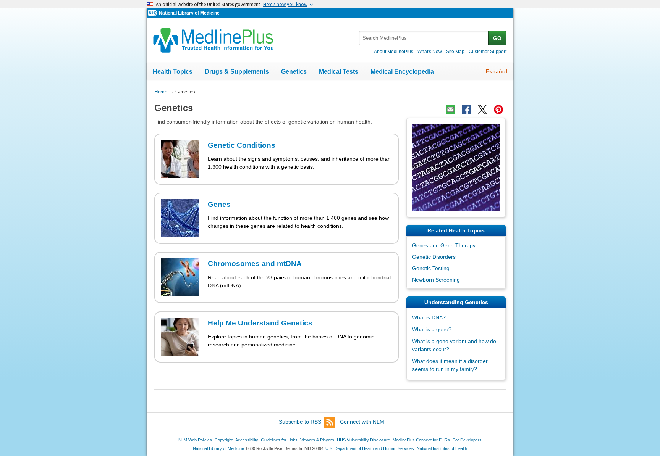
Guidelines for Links (279, 440)
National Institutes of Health (442, 448)
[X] (482, 109)
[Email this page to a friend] (450, 109)
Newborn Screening (436, 280)
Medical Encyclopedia (402, 71)
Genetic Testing (431, 268)
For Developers (467, 440)
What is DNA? (429, 317)
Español (496, 71)
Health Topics (172, 71)
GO (497, 38)
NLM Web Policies (195, 440)
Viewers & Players (317, 440)
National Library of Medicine (189, 13)
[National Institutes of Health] (153, 13)
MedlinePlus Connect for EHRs (421, 440)
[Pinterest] (498, 109)
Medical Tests (338, 71)
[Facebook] (466, 109)
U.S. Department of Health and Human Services (369, 448)
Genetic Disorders (434, 257)
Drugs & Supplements (237, 71)
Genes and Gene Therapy (444, 245)
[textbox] (424, 38)
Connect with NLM (362, 422)
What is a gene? (431, 329)
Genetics (294, 71)
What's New (429, 51)
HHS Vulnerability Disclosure (363, 440)
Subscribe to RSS (300, 422)
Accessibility (246, 440)
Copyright (224, 440)
